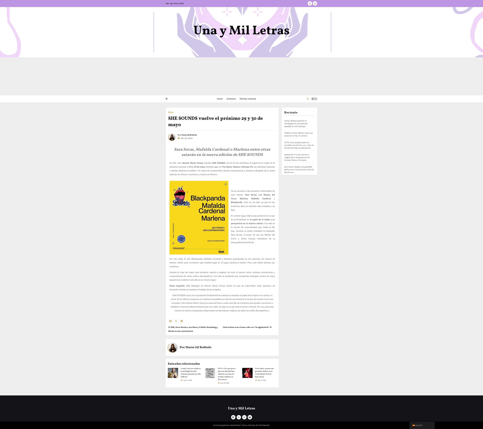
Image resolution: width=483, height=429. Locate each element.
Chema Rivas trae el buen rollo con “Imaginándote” (246, 327)
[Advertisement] (241, 76)
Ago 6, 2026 (262, 380)
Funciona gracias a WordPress (227, 425)
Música (170, 112)
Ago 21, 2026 (187, 380)
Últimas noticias (248, 99)
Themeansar (264, 425)
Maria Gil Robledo (189, 135)
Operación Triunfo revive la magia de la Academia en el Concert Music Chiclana (297, 157)
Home (220, 99)
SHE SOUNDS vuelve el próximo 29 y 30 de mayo (215, 121)
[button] (166, 99)
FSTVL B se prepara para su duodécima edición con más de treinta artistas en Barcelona (226, 374)
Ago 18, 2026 (224, 383)
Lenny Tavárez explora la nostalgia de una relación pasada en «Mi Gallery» (296, 123)
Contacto (231, 99)
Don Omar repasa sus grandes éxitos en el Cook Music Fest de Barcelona (299, 170)
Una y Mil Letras (241, 31)
